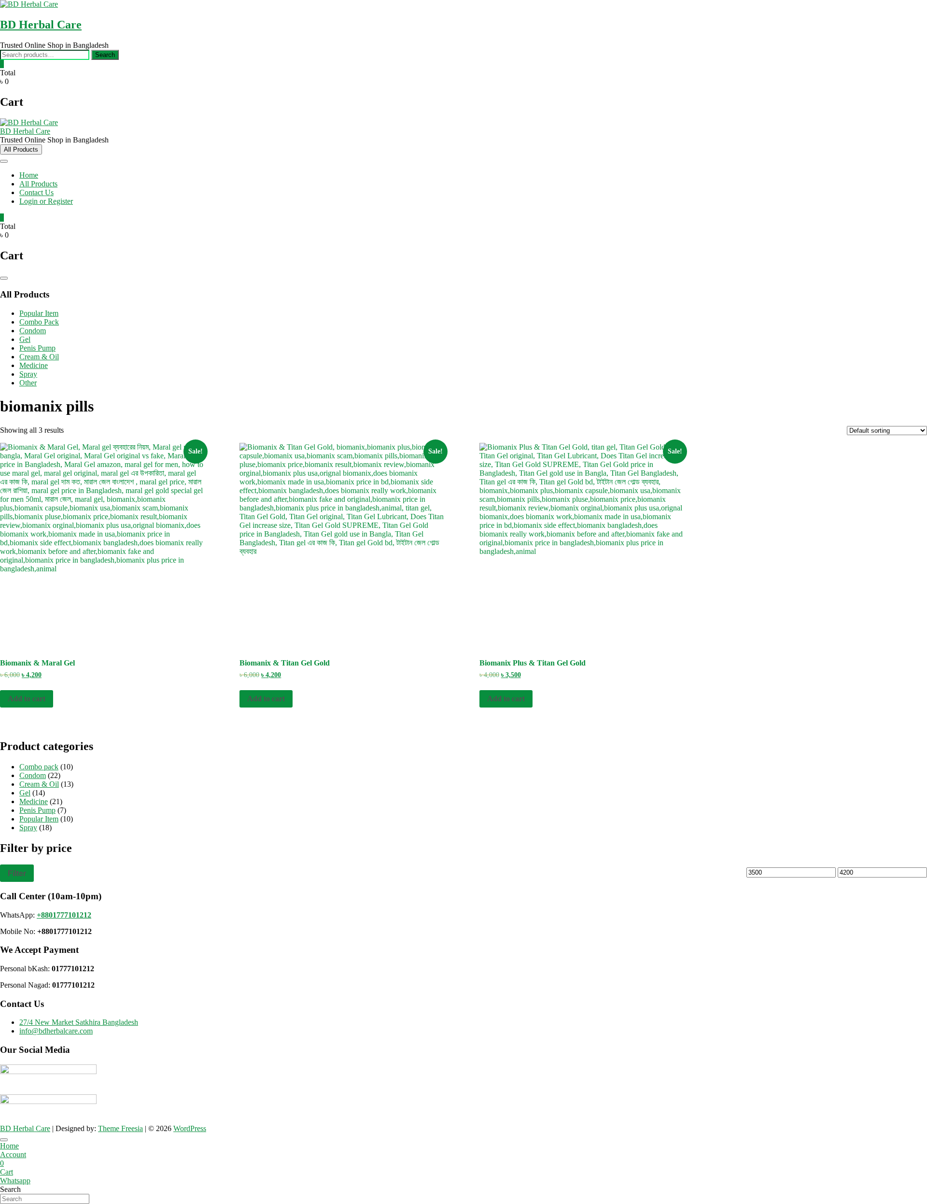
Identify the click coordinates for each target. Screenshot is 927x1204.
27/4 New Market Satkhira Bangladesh (78, 1022)
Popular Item (38, 313)
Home (28, 175)
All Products (38, 184)
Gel (24, 339)
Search (105, 54)
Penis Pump (37, 348)
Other (28, 383)
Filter (17, 873)
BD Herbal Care (41, 24)
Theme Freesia (120, 1128)
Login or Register (46, 201)
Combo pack (38, 767)
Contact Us (36, 192)
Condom (32, 330)
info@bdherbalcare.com (56, 1031)
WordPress (189, 1128)
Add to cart (26, 698)
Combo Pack (39, 322)
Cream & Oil (39, 357)
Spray (28, 374)
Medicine (33, 365)
